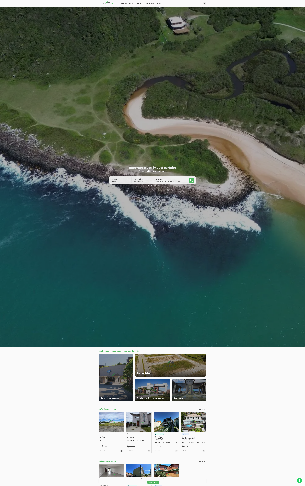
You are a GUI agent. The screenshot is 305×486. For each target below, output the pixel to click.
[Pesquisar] (191, 180)
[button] (116, 377)
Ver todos (202, 409)
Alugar (131, 3)
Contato (158, 3)
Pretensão (114, 179)
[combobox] (116, 181)
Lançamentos (139, 3)
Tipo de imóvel (138, 179)
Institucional (150, 3)
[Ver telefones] (204, 3)
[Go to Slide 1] (107, 430)
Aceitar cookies (153, 482)
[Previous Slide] (100, 377)
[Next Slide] (132, 377)
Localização (159, 179)
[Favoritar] (121, 451)
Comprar (124, 3)
